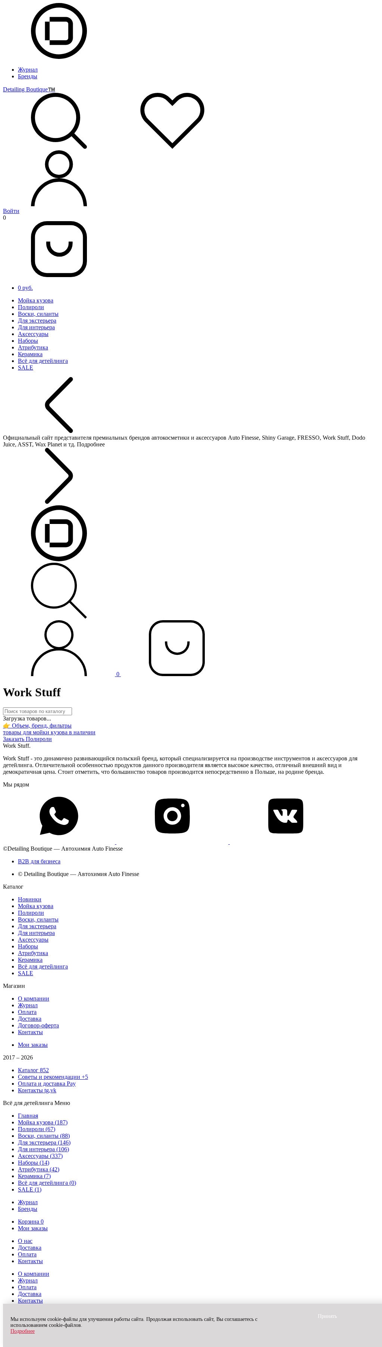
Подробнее (22, 1331)
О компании (33, 998)
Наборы (28, 340)
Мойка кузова (35, 300)
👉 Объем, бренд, (37, 725)
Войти (11, 211)
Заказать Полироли (27, 739)
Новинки (29, 899)
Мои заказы (33, 1045)
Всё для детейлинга (43, 361)
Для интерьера (36, 327)
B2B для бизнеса (39, 861)
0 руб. (25, 288)
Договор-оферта (38, 1025)
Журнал (28, 69)
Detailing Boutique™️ (29, 89)
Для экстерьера (37, 320)
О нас (25, 1241)
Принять (327, 1316)
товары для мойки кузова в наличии (49, 732)
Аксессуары (33, 334)
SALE (25, 367)
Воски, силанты (38, 314)
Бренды (27, 76)
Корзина (31, 1221)
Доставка (29, 1018)
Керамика (30, 354)
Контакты (30, 1032)
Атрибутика (33, 347)
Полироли (31, 307)
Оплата (27, 1012)
